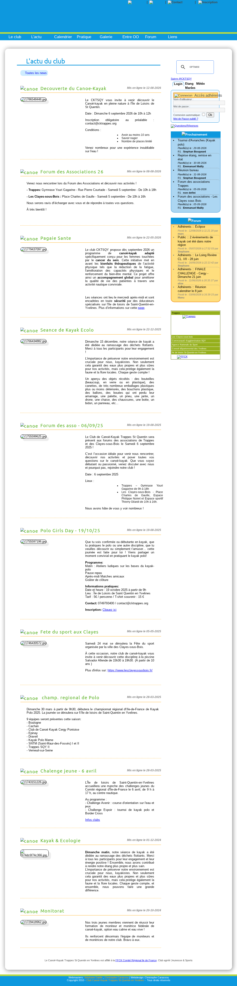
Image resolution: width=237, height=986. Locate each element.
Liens (172, 37)
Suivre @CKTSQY (181, 78)
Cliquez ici (109, 609)
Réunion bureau (188, 170)
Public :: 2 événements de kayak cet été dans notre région (195, 241)
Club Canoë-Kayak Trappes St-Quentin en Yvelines (115, 980)
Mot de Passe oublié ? (185, 118)
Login (178, 84)
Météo (200, 83)
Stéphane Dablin (93, 977)
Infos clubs (92, 820)
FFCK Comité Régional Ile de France (136, 960)
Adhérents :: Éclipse (191, 226)
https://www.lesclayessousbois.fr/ (130, 670)
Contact (189, 2)
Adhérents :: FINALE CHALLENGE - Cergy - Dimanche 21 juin (193, 272)
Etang (189, 83)
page (141, 308)
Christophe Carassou (117, 977)
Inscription (227, 2)
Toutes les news (36, 73)
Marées (190, 88)
